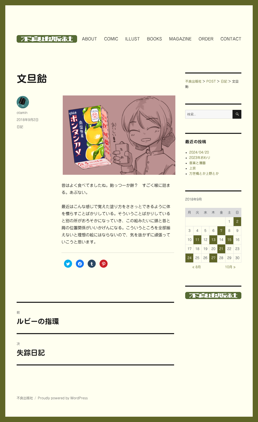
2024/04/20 (199, 152)
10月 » (230, 267)
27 (213, 258)
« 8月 (196, 267)
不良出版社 (25, 398)
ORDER (206, 39)
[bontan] (117, 135)
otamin (22, 112)
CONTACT (230, 39)
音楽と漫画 (197, 163)
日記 (20, 127)
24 (189, 258)
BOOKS (154, 39)
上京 (192, 168)
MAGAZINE (180, 39)
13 (213, 239)
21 (221, 249)
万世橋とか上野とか (204, 173)
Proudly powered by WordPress (63, 398)
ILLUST (132, 39)
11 (197, 239)
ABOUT (89, 39)
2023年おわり (199, 157)
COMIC (111, 39)
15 (229, 239)
